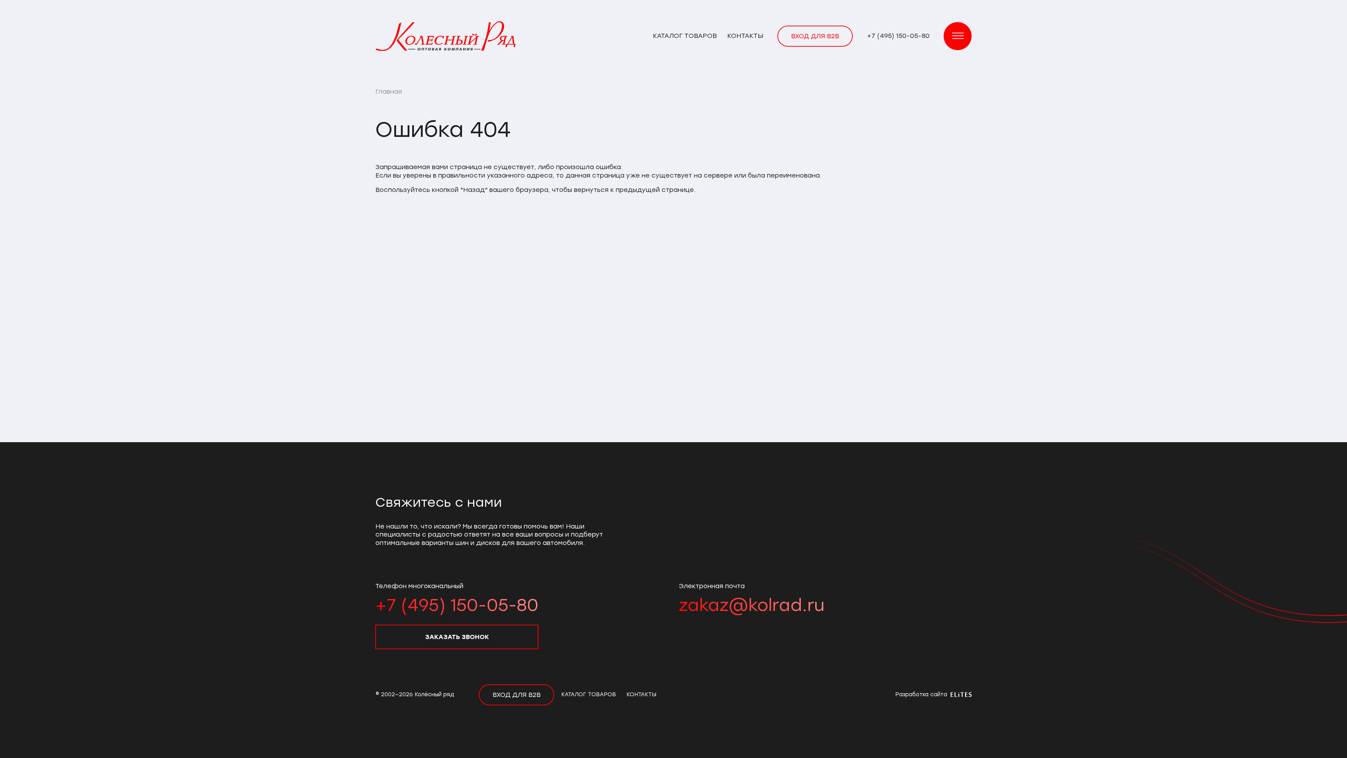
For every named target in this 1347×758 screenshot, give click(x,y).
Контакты (745, 36)
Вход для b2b (815, 36)
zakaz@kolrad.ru (751, 605)
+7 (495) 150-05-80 (898, 36)
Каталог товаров (685, 36)
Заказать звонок (457, 637)
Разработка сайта (922, 694)
